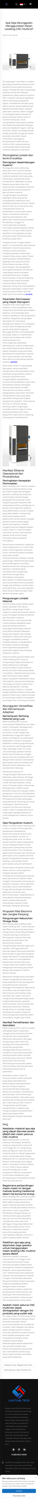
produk (29, 294)
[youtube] (13, 1449)
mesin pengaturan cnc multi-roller (18, 547)
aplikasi (14, 362)
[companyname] (7, 4)
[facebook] (19, 1449)
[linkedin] (24, 1449)
